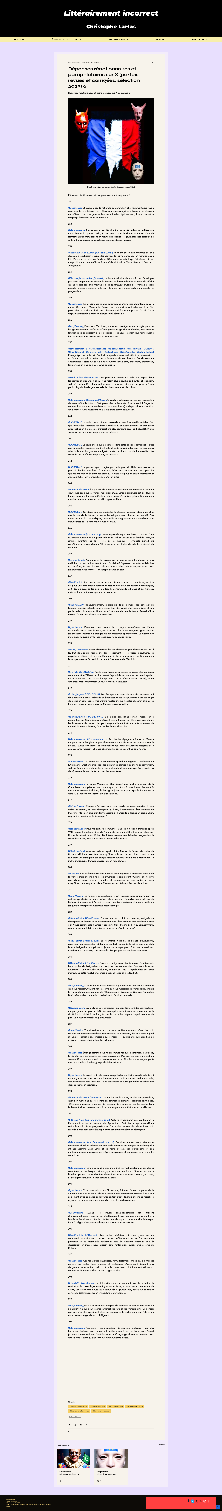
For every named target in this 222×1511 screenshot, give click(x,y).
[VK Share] (169, 1501)
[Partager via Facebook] (69, 1424)
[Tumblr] (188, 1501)
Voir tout (162, 1444)
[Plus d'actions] (152, 62)
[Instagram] (205, 1501)
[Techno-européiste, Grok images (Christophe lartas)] (111, 1458)
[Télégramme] (192, 1501)
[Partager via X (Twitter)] (75, 1424)
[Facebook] (209, 1501)
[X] (196, 1501)
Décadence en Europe (101, 1411)
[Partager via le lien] (86, 1424)
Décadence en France (135, 1406)
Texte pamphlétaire (116, 1406)
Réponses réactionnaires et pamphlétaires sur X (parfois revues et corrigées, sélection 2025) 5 (70, 1472)
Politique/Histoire (75, 1417)
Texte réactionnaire (98, 1406)
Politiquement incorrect (78, 1406)
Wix (9, 1506)
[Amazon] (200, 1501)
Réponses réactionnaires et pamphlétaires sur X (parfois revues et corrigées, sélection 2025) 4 (108, 1472)
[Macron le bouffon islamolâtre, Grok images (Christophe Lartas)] (73, 1458)
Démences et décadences (79, 1411)
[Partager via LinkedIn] (81, 1424)
